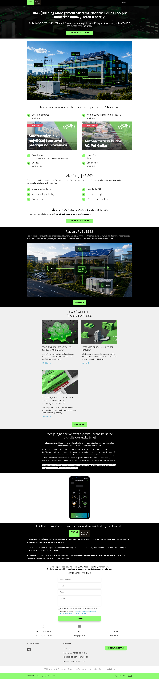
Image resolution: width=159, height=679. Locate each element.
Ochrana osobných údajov (87, 669)
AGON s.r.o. (48, 669)
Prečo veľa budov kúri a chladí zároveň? (97, 348)
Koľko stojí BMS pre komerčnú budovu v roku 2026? (57, 348)
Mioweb (130, 676)
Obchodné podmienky (107, 669)
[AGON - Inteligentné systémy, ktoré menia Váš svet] (34, 2)
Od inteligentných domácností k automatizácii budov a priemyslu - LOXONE (57, 400)
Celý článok (45, 363)
